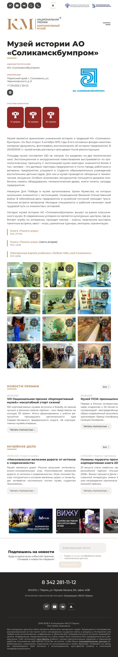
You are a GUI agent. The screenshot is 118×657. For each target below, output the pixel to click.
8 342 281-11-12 (59, 582)
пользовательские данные (93, 641)
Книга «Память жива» (24, 230)
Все (105, 387)
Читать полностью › (22, 429)
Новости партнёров (105, 455)
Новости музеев (29, 455)
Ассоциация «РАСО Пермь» (78, 595)
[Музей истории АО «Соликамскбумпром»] (107, 31)
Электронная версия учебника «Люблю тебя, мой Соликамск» (51, 253)
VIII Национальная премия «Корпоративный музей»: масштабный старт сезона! (40, 400)
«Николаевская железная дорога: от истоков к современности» (41, 461)
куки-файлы (43, 639)
